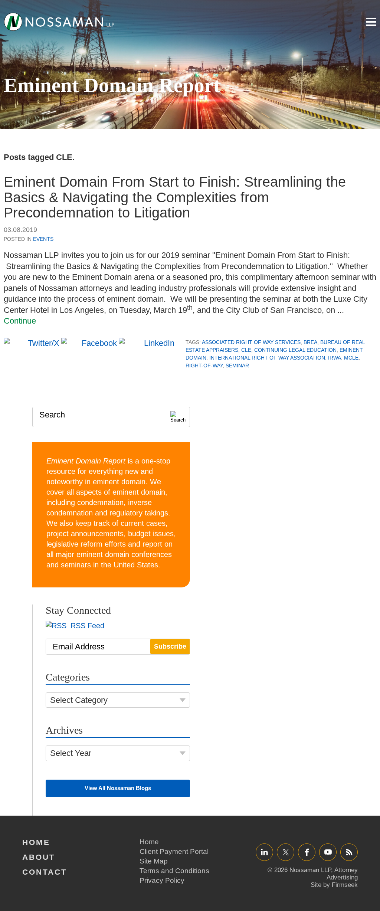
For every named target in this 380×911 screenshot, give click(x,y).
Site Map (154, 861)
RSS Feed (86, 626)
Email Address (79, 646)
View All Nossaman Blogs (118, 788)
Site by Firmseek (334, 884)
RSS (349, 851)
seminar (237, 365)
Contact (44, 872)
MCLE (351, 358)
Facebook (306, 851)
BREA (310, 342)
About (38, 857)
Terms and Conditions (174, 871)
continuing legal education (295, 350)
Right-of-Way (204, 365)
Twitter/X (285, 851)
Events (43, 239)
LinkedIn (264, 851)
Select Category (79, 700)
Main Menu (371, 22)
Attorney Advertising (342, 873)
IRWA (334, 358)
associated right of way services (251, 342)
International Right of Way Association (267, 358)
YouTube (328, 851)
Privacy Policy (162, 880)
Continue (20, 320)
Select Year (70, 753)
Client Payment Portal (174, 851)
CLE (246, 350)
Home (36, 842)
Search (52, 414)
